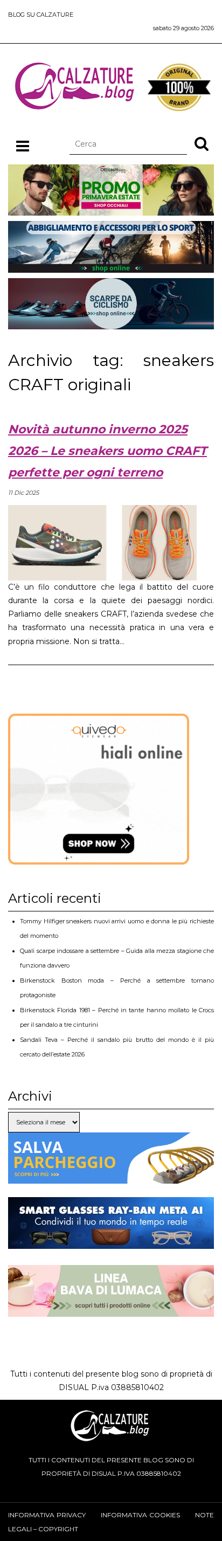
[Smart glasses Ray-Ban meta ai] (111, 1242)
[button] (201, 143)
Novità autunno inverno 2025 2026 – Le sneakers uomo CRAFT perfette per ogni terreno (107, 451)
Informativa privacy (47, 1515)
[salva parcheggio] (111, 1176)
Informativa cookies (140, 1515)
